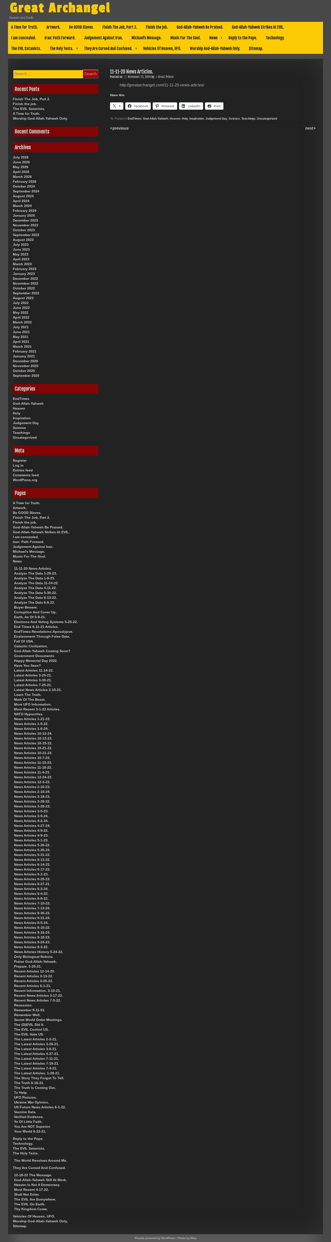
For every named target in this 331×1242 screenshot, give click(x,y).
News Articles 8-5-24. (31, 923)
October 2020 (24, 371)
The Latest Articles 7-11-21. (36, 1059)
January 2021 (24, 356)
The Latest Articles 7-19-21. (36, 1063)
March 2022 (22, 322)
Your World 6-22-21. (30, 1131)
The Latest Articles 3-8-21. (35, 1049)
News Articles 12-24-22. (33, 777)
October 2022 (24, 288)
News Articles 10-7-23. (32, 758)
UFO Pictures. (25, 1097)
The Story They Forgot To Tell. (39, 1078)
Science (234, 118)
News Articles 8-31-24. (32, 918)
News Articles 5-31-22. (32, 855)
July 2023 (21, 245)
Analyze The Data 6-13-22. (35, 598)
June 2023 (21, 249)
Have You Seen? (27, 665)
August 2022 (23, 298)
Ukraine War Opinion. (31, 1102)
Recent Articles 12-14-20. (34, 971)
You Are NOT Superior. (32, 1126)
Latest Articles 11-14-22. (34, 670)
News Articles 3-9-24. (31, 816)
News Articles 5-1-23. (31, 840)
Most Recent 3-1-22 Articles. (37, 709)
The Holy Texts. (61, 48)
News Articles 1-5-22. (31, 724)
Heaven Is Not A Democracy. (37, 1185)
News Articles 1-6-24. (31, 729)
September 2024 (26, 191)
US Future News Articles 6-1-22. (40, 1107)
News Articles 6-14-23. (32, 864)
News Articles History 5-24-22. (38, 952)
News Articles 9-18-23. (32, 937)
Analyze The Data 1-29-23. (35, 573)
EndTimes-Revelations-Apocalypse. (43, 631)
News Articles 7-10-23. (32, 903)
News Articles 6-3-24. (31, 889)
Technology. (275, 37)
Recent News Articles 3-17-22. (38, 995)
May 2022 (20, 312)
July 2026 (21, 157)
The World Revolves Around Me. (40, 1160)
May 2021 (20, 337)
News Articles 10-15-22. (33, 743)
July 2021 (21, 327)
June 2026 (21, 162)
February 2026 (24, 181)
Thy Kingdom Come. (31, 1209)
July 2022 (21, 303)
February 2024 (24, 211)
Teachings (248, 118)
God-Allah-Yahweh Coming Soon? (42, 651)
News (213, 37)
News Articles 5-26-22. (32, 845)
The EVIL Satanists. (26, 48)
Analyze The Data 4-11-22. (35, 588)
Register (20, 460)
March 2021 (22, 346)
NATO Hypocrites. (28, 714)
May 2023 (20, 254)
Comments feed (26, 475)
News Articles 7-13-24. (32, 908)
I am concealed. (23, 37)
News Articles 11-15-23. (33, 763)
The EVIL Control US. (31, 1029)
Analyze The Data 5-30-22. (35, 593)
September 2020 (26, 376)
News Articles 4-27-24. (32, 826)
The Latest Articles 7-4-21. (35, 1068)
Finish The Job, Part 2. (119, 27)
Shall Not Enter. (26, 1194)
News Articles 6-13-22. (32, 860)
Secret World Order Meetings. (38, 1020)
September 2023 (26, 235)
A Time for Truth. (24, 27)
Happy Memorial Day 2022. (36, 661)
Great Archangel (60, 8)
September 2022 (26, 293)
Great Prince (165, 77)
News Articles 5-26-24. (32, 850)
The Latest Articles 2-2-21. (35, 1039)
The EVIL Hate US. (29, 1034)
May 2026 (20, 167)
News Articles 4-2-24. (31, 821)
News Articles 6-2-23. (31, 874)
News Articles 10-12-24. (33, 733)
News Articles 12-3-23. (32, 782)
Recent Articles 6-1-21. (32, 986)
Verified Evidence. (29, 1117)
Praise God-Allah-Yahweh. (35, 961)
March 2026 (22, 177)
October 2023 (24, 230)
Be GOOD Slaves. (81, 27)
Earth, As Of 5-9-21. (30, 617)
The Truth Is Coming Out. (35, 1088)
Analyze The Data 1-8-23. (34, 578)
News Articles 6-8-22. (31, 898)
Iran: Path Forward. (60, 37)
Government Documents (34, 656)
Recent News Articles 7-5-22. (37, 1000)
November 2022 (25, 283)
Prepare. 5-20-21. (28, 966)
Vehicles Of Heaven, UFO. (162, 48)
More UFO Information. (33, 704)
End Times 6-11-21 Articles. (36, 627)
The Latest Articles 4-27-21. (36, 1054)
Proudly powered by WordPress (155, 1238)
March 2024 (22, 206)
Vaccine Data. (25, 1112)
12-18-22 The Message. (33, 1175)
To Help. (21, 1092)
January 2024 (24, 215)
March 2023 (22, 264)
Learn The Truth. (27, 695)
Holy (185, 118)
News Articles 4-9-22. (31, 830)
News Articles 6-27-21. (32, 884)
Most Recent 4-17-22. (31, 1190)
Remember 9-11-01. (29, 1010)
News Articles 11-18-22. (33, 767)
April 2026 (21, 172)
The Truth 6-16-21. (29, 1083)
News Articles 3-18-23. (32, 796)
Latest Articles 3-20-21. (33, 675)
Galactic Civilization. (31, 646)
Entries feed (23, 470)
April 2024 (21, 201)
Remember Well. (27, 1015)
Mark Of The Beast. (30, 699)
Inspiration (196, 118)
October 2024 (24, 186)
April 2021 (21, 342)
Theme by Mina (187, 1238)
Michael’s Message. (147, 37)
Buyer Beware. (26, 607)
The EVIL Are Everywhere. (35, 1199)
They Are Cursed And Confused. (108, 48)
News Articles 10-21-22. (33, 748)
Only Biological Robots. (34, 957)
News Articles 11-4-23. (32, 772)
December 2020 (25, 361)
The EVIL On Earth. (29, 1204)
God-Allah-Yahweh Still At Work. (40, 1180)
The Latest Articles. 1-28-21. (37, 1073)
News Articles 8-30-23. (32, 913)
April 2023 (21, 259)
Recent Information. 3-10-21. (37, 991)
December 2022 (25, 278)
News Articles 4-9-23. (31, 835)
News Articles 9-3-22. (31, 947)
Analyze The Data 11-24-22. (36, 583)
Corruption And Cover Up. (35, 612)
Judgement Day (216, 118)
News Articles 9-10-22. (32, 927)
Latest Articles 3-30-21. (33, 680)
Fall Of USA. (24, 641)
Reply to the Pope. (243, 37)
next (309, 128)
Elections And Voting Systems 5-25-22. (46, 622)
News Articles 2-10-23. (32, 787)
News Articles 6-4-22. (31, 894)
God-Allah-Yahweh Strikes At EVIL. (258, 27)
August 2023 (23, 240)
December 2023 (25, 220)
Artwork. (53, 27)
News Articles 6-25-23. (32, 879)
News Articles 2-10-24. (32, 792)
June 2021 (21, 332)
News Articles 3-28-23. (32, 806)
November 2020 (25, 366)
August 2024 (23, 196)
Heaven (175, 118)
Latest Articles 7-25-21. (33, 685)
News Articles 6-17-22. (32, 869)
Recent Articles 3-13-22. (33, 976)
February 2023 (24, 269)
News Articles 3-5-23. (31, 811)
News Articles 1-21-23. (32, 719)
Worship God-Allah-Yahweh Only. (215, 48)
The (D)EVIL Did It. (29, 1025)
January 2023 (24, 274)
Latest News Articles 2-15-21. (38, 690)
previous (120, 128)
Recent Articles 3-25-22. (33, 981)
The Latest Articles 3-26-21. (36, 1044)
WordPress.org (25, 480)
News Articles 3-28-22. (32, 801)
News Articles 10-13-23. (33, 738)
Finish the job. (157, 27)
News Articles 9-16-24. (32, 932)
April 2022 (21, 317)
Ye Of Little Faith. (28, 1122)
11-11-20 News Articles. (33, 568)
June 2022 (21, 308)
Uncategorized (267, 118)
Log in (18, 465)
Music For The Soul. (185, 37)
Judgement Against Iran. (103, 37)
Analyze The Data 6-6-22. (34, 602)
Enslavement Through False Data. (42, 636)
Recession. (23, 1005)
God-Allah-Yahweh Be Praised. (200, 27)
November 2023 (25, 225)
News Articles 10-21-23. (33, 753)
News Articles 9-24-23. (32, 942)
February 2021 (24, 351)
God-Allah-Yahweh (155, 118)
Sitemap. (256, 48)
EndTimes (135, 118)
